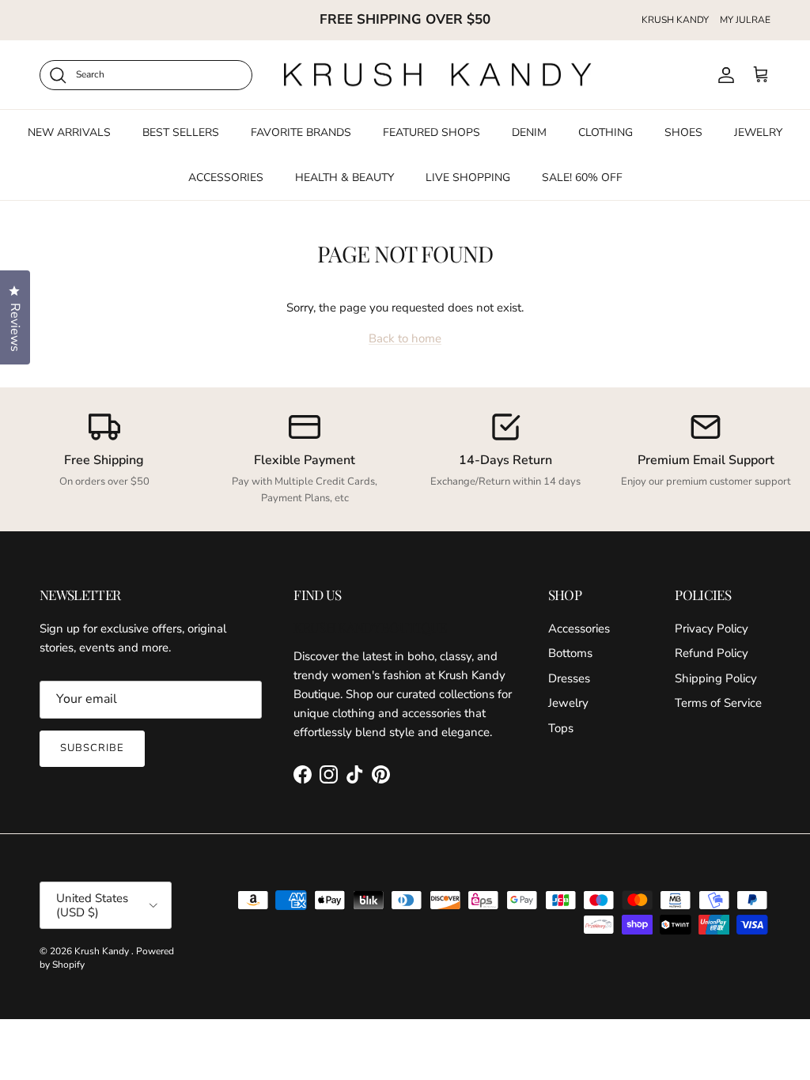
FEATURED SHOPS (431, 132)
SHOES (683, 132)
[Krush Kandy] (438, 75)
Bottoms (570, 653)
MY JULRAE (745, 19)
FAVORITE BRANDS (301, 132)
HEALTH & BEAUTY (344, 177)
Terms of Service (718, 703)
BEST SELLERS (180, 132)
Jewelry (568, 703)
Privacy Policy (711, 628)
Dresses (569, 678)
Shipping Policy (716, 678)
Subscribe (92, 748)
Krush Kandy (102, 951)
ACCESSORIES (225, 177)
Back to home (405, 338)
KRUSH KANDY (675, 19)
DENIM (529, 132)
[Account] (723, 75)
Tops (560, 728)
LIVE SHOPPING (468, 177)
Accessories (579, 628)
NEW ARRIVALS (69, 132)
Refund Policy (711, 653)
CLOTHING (605, 132)
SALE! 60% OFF (582, 177)
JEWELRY (758, 132)
